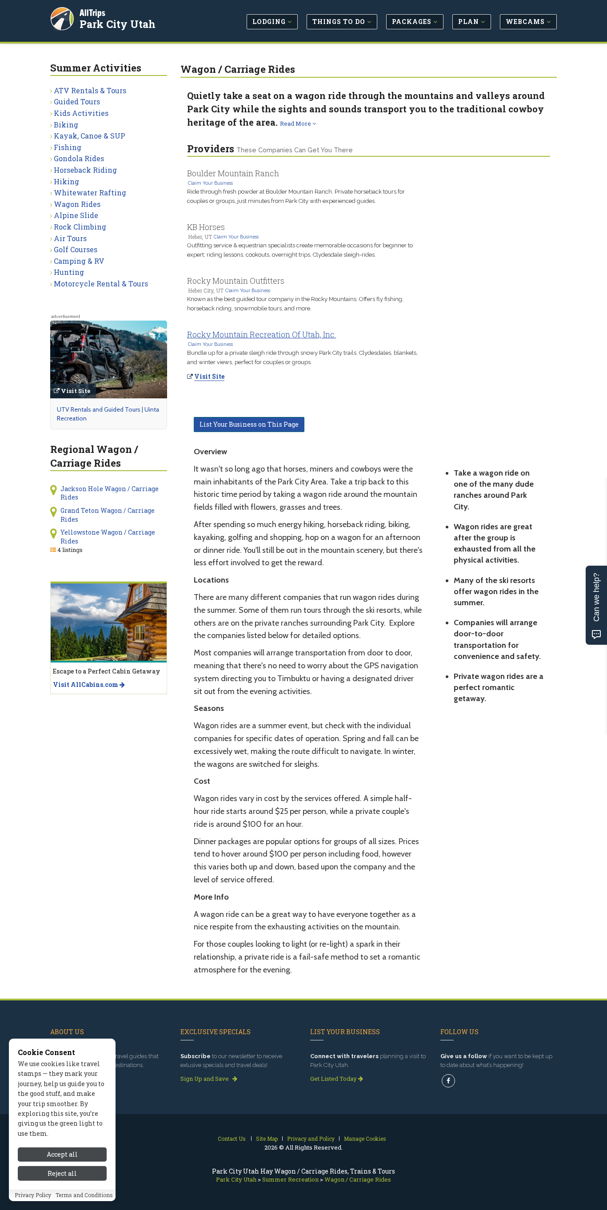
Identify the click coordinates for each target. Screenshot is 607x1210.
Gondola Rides (79, 158)
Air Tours (70, 238)
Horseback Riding (85, 170)
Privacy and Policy (311, 1138)
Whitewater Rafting (90, 192)
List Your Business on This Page (249, 424)
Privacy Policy (33, 1195)
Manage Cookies (365, 1138)
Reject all (62, 1173)
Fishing (67, 147)
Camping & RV (79, 261)
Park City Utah (118, 24)
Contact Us (232, 1138)
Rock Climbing (80, 226)
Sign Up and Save (205, 1079)
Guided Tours (77, 101)
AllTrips (92, 13)
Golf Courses (75, 249)
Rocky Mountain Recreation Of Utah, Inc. (261, 334)
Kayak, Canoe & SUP (89, 135)
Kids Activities (81, 113)
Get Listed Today (334, 1079)
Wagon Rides (77, 204)
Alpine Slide (76, 215)
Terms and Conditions (84, 1195)
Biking (66, 124)
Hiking (66, 181)
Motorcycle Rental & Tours (101, 283)
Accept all (62, 1154)
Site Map (267, 1138)
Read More (296, 123)
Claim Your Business (210, 183)
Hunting (69, 272)
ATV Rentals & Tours (90, 90)
